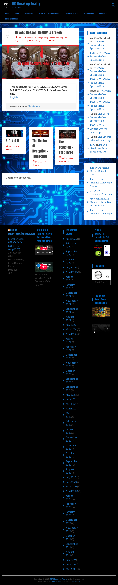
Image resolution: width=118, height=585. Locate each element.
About (17, 13)
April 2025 (72, 272)
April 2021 (71, 408)
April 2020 (72, 491)
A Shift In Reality (68, 117)
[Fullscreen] (51, 252)
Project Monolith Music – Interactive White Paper (101, 202)
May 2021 (71, 404)
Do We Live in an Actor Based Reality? (99, 148)
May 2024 (71, 329)
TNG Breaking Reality (26, 3)
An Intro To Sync (72, 13)
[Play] (37, 252)
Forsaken (35, 41)
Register (15, 97)
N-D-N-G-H (12, 140)
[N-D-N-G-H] (14, 136)
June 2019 (71, 564)
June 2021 (71, 399)
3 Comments (57, 41)
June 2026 (71, 239)
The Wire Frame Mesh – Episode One (98, 45)
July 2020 (71, 477)
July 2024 (71, 325)
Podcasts (102, 13)
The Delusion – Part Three (66, 147)
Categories (29, 13)
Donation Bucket (11, 18)
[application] (44, 250)
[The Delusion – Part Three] (67, 137)
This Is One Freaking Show (19, 117)
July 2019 (71, 560)
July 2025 (71, 267)
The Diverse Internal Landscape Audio (101, 182)
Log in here (34, 106)
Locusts (43, 41)
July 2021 (71, 395)
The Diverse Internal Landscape (99, 129)
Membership (89, 13)
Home (7, 13)
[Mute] (50, 252)
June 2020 (71, 482)
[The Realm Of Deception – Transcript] (40, 136)
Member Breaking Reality (37, 38)
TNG (20, 38)
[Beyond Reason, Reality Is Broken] (40, 62)
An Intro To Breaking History (49, 13)
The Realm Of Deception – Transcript (40, 148)
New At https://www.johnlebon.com (21, 231)
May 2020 (71, 486)
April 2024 (72, 334)
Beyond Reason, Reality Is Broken (38, 32)
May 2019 (71, 569)
